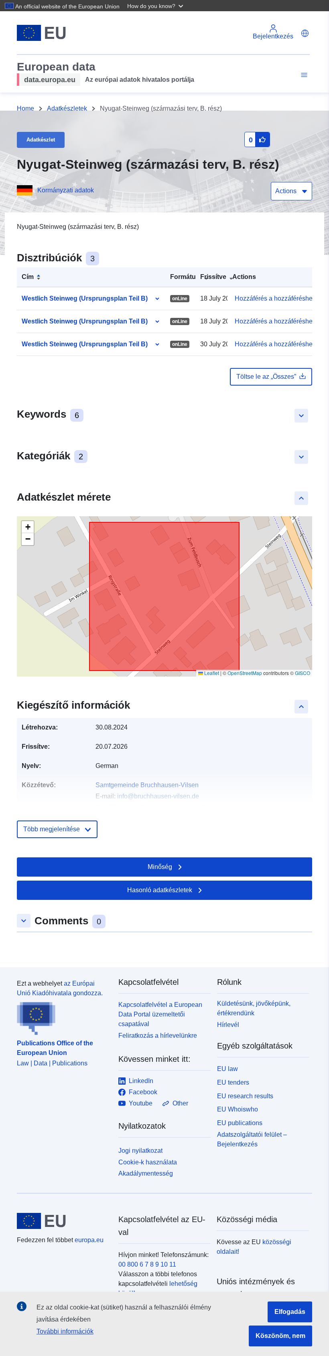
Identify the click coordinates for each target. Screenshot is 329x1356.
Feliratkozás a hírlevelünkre (157, 1035)
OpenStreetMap (244, 672)
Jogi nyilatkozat (140, 1150)
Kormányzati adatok (65, 190)
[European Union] (63, 1221)
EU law (227, 1068)
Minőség (160, 866)
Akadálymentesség (145, 1173)
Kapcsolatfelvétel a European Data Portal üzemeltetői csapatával (160, 1014)
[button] (156, 5)
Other (180, 1103)
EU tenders (233, 1082)
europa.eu (89, 1240)
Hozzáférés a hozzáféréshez (275, 298)
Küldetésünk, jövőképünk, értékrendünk (253, 1008)
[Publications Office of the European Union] (63, 1016)
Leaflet (211, 672)
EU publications (239, 1123)
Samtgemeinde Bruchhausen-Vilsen (147, 785)
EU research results (245, 1096)
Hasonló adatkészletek (159, 890)
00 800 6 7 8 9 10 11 (147, 1264)
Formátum (185, 276)
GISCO (302, 672)
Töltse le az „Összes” (266, 376)
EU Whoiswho (237, 1109)
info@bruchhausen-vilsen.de (158, 796)
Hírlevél (228, 1024)
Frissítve (213, 276)
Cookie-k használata (147, 1162)
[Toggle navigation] (303, 75)
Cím (28, 276)
